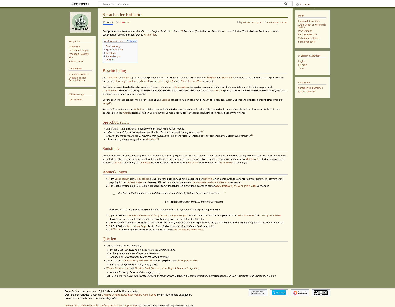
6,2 (119, 229)
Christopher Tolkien (270, 215)
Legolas (166, 99)
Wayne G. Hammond (117, 268)
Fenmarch (193, 162)
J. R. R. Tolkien (142, 178)
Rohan (126, 77)
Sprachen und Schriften (310, 87)
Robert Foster (135, 182)
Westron (217, 90)
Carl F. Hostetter (245, 215)
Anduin (127, 112)
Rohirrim (208, 178)
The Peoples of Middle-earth (188, 229)
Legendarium (122, 178)
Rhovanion (227, 77)
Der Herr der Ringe (137, 226)
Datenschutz (71, 305)
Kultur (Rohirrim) (307, 91)
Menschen (112, 77)
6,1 (115, 229)
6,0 (112, 229)
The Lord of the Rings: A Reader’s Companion (175, 268)
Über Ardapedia (89, 305)
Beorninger (121, 81)
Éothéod (211, 77)
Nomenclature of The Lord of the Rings (235, 185)
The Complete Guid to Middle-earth (210, 182)
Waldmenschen (137, 81)
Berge (106, 103)
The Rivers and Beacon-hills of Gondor (147, 215)
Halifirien (146, 162)
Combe (117, 162)
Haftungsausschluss (111, 305)
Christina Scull (142, 268)
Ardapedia (80, 4)
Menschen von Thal (191, 81)
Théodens (151, 139)
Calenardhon (182, 86)
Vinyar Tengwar (180, 215)
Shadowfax (226, 162)
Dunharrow (252, 158)
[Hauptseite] (80, 22)
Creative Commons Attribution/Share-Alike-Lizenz (129, 294)
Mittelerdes (150, 34)
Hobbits (138, 109)
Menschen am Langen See (161, 81)
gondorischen (110, 90)
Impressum (130, 305)
